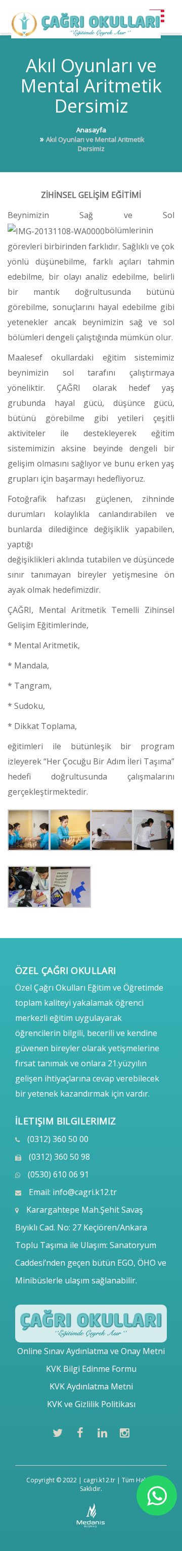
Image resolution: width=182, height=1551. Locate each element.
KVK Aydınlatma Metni (91, 1386)
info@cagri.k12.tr (85, 1192)
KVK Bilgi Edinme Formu (91, 1368)
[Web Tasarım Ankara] (91, 1515)
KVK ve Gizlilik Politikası (91, 1404)
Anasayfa (91, 129)
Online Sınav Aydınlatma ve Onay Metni (91, 1351)
